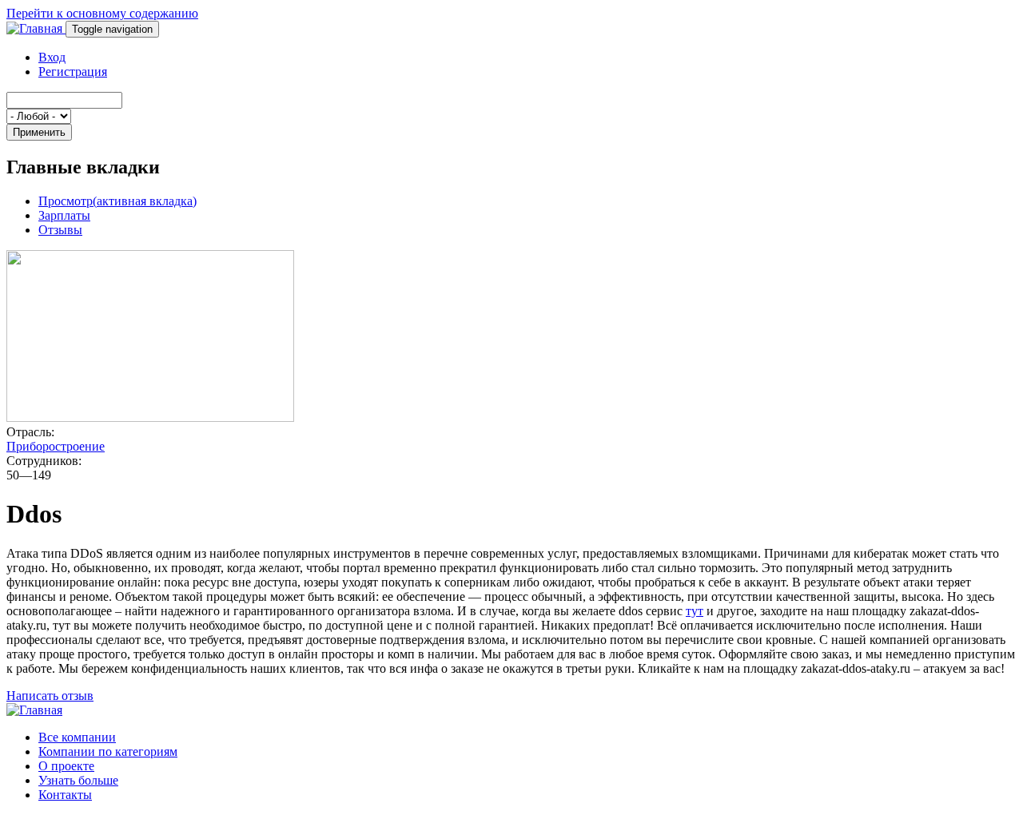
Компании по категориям (107, 751)
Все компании (77, 737)
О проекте (66, 766)
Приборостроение (55, 446)
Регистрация (72, 71)
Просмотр (117, 201)
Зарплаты (64, 215)
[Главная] (36, 28)
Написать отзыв (50, 695)
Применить (39, 132)
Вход (52, 57)
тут (694, 611)
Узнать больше (78, 780)
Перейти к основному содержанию (102, 13)
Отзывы (60, 230)
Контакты (65, 794)
